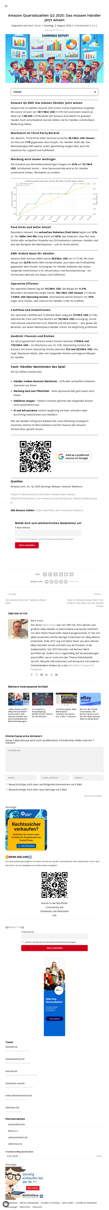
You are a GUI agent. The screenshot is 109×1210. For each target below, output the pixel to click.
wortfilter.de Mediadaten (86, 1203)
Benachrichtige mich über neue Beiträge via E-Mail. (38, 789)
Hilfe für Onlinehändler (29, 1203)
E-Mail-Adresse (22, 527)
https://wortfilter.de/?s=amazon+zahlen (58, 510)
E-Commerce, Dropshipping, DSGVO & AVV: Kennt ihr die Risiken (42, 713)
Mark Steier (34, 25)
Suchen (99, 1156)
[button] (6, 1204)
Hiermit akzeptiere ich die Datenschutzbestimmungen (46, 539)
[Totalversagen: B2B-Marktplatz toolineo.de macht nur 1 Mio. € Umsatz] (66, 699)
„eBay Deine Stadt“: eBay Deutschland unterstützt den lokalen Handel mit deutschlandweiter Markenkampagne (18, 715)
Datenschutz (24, 1207)
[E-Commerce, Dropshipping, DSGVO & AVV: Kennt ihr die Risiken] (42, 699)
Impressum (37, 1207)
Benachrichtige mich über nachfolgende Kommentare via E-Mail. (45, 784)
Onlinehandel (81, 25)
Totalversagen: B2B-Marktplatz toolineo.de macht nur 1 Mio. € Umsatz (66, 713)
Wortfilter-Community (50, 1203)
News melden (68, 1203)
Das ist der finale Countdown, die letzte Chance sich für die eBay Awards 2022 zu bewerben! (90, 714)
